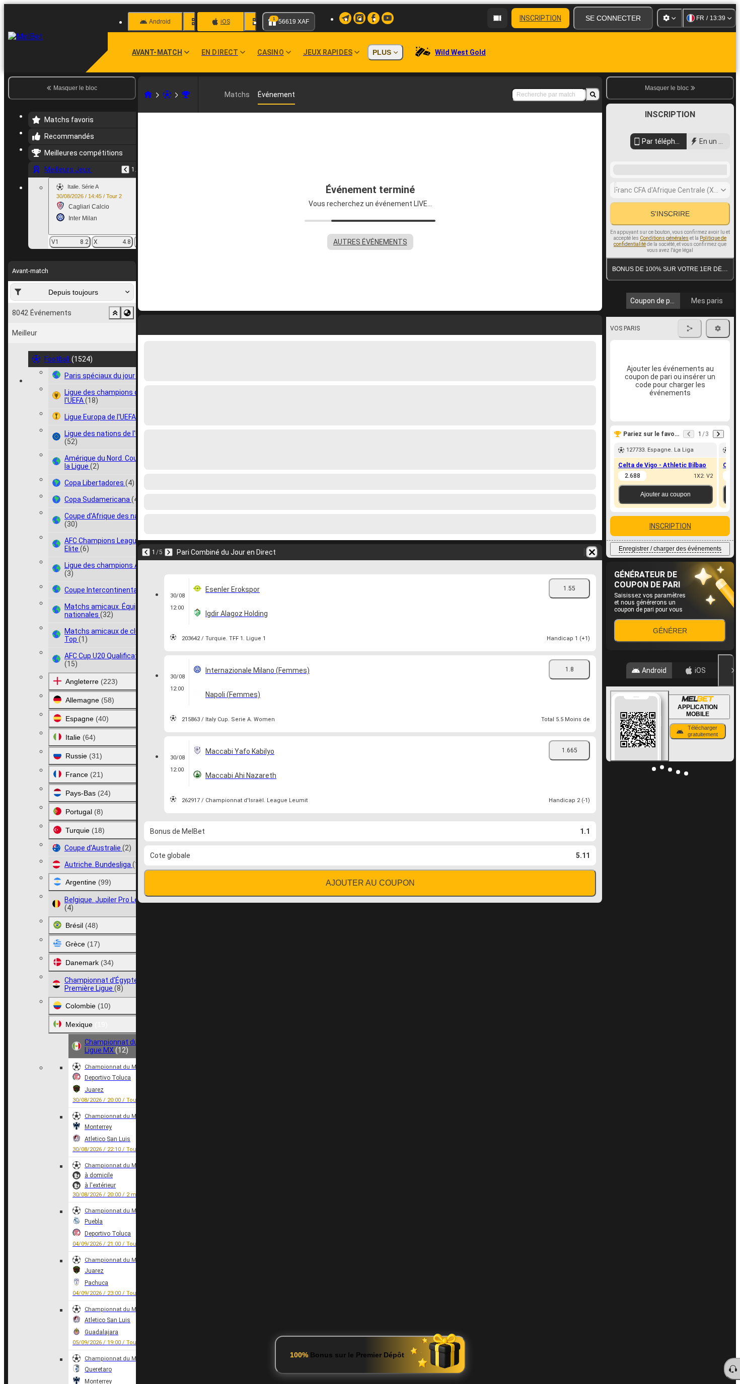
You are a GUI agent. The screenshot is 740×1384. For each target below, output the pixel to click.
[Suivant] (172, 323)
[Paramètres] (669, 18)
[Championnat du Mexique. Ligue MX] (186, 94)
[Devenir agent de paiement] (497, 18)
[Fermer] (726, 812)
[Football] (167, 94)
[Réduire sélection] (115, 312)
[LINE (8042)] (148, 94)
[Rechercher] (593, 94)
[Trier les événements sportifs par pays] (127, 312)
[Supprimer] (592, 323)
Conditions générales (664, 359)
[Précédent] (125, 169)
